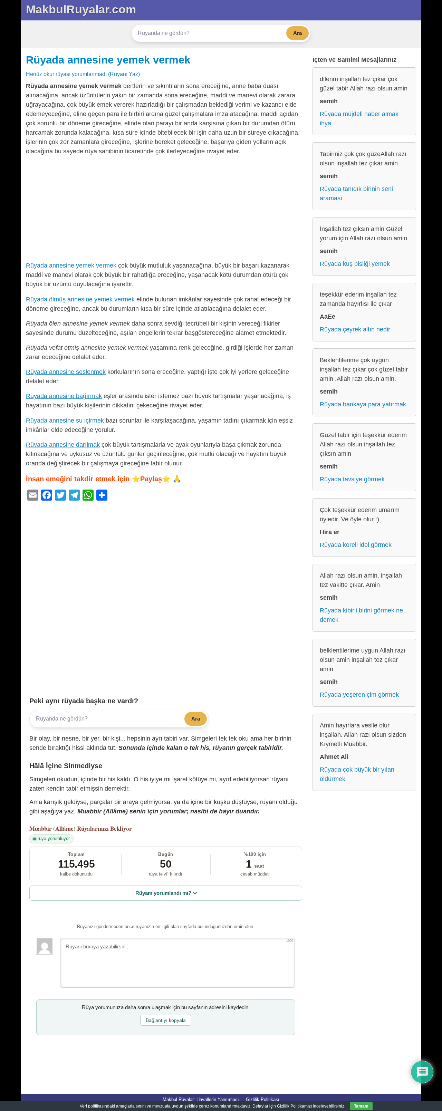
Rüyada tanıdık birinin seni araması (356, 193)
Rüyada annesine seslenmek (66, 371)
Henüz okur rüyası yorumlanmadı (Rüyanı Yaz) (83, 74)
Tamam (361, 1106)
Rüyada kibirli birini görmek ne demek (361, 615)
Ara (297, 33)
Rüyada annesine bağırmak (64, 396)
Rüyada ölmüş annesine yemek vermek (80, 299)
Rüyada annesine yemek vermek (108, 60)
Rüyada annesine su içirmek (65, 420)
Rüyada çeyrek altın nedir (355, 329)
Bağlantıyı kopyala (166, 1020)
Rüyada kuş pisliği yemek (355, 263)
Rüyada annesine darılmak (63, 444)
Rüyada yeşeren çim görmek (359, 694)
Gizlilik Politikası (262, 1099)
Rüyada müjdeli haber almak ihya (359, 118)
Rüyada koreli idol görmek (356, 544)
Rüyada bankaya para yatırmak (363, 404)
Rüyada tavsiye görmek (352, 479)
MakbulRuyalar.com (81, 9)
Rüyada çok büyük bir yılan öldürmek (357, 774)
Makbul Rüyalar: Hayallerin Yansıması (201, 1099)
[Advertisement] (166, 210)
